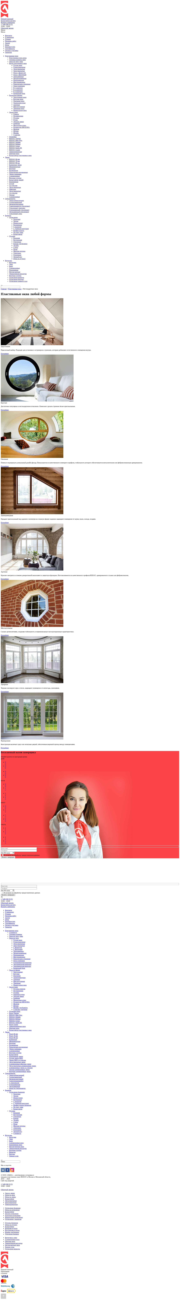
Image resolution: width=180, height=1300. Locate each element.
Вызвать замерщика (8, 22)
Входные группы (15, 178)
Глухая (11, 184)
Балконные (13, 1039)
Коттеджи (8, 261)
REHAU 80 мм (14, 163)
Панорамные (13, 182)
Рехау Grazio (13, 1024)
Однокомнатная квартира (22, 962)
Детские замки (18, 122)
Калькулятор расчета (8, 21)
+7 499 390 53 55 (7, 24)
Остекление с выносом (13, 1219)
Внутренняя (17, 240)
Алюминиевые (14, 176)
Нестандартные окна (16, 1146)
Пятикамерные (18, 80)
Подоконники (18, 116)
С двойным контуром (21, 229)
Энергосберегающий (16, 1075)
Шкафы (16, 133)
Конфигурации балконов (22, 1105)
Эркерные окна (18, 108)
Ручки (15, 120)
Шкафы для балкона (20, 1008)
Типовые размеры (15, 934)
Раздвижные (13, 170)
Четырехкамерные (19, 78)
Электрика (17, 253)
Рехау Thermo (14, 1013)
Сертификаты (10, 49)
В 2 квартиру (18, 90)
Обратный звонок (7, 28)
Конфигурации (18, 230)
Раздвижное (17, 225)
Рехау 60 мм (13, 1034)
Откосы (16, 114)
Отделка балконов (11, 1223)
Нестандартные (14, 272)
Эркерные (17, 983)
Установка (12, 137)
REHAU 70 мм (14, 161)
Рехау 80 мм (13, 1038)
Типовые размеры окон (17, 60)
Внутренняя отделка (12, 1230)
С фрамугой (17, 947)
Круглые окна (18, 99)
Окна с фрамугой (19, 73)
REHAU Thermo (15, 138)
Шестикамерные (19, 82)
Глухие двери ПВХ (16, 1058)
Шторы (16, 131)
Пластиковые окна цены (18, 58)
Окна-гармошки (19, 86)
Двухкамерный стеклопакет (19, 212)
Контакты (8, 35)
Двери (7, 157)
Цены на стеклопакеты (17, 1088)
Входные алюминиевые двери (20, 1071)
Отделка (12, 236)
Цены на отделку (19, 259)
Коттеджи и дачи (11, 1238)
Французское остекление (14, 1217)
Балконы (8, 215)
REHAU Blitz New (15, 140)
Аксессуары (13, 112)
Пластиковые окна (11, 56)
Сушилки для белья (20, 1009)
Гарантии (8, 52)
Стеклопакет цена (15, 214)
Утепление (17, 242)
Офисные (12, 189)
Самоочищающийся (16, 1081)
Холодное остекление (12, 1215)
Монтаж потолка (19, 251)
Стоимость (13, 932)
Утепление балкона (12, 1234)
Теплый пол (17, 257)
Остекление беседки (16, 279)
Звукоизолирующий (16, 204)
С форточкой (17, 949)
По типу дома (18, 232)
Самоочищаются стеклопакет (19, 206)
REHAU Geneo (14, 146)
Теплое (15, 221)
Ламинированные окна (17, 1026)
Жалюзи (16, 129)
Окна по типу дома (16, 61)
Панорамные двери (16, 1056)
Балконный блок (19, 93)
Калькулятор (17, 234)
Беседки (12, 1154)
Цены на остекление (12, 1210)
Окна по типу (14, 938)
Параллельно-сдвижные (21, 84)
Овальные (17, 976)
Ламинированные (15, 152)
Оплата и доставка (11, 50)
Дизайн (16, 246)
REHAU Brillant (14, 144)
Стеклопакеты (10, 199)
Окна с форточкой (19, 75)
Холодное (16, 219)
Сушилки (16, 135)
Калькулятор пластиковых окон (20, 155)
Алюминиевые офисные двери (20, 1064)
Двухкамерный (14, 1086)
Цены (7, 45)
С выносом (17, 227)
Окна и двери (10, 1193)
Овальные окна (18, 101)
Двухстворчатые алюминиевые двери (22, 1066)
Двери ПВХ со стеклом (17, 1060)
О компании (9, 37)
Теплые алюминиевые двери (19, 1070)
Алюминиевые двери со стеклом (20, 1068)
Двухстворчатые (19, 69)
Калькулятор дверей (16, 180)
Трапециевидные (19, 103)
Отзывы (8, 39)
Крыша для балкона (20, 244)
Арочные (16, 105)
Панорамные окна (15, 1145)
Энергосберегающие (16, 200)
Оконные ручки (19, 994)
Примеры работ (10, 41)
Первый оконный (7, 19)
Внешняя (16, 238)
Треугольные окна (19, 97)
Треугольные (18, 972)
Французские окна (20, 110)
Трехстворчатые (19, 71)
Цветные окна (14, 153)
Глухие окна (17, 65)
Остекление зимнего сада (18, 281)
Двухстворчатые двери (17, 1062)
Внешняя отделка (11, 1228)
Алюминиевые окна (16, 1143)
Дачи (11, 264)
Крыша (15, 1118)
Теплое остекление (11, 1214)
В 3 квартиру (18, 92)
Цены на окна (10, 1195)
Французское (18, 223)
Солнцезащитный (15, 202)
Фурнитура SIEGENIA (21, 127)
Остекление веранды (16, 277)
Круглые (16, 974)
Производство (10, 47)
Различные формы (15, 95)
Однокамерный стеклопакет (19, 210)
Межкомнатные (14, 167)
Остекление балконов (17, 1092)
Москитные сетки (19, 125)
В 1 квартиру (18, 88)
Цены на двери (10, 1197)
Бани (11, 266)
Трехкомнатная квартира (22, 966)
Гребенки (16, 123)
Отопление (17, 255)
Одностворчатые (19, 67)
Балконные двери (15, 165)
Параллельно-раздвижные (18, 172)
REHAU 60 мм (14, 159)
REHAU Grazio (14, 150)
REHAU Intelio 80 (15, 148)
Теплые (11, 195)
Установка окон (14, 1011)
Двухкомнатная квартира (22, 964)
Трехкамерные (18, 77)
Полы (15, 249)
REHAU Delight (14, 142)
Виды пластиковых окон (18, 63)
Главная (3, 289)
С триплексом (14, 1083)
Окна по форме (14, 970)
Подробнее (5, 353)
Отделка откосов (19, 989)
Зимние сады (13, 1156)
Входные (12, 169)
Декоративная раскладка (18, 274)
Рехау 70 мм (13, 1036)
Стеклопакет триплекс (17, 208)
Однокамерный (14, 1085)
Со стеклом (13, 185)
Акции (7, 43)
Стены (15, 247)
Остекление (13, 217)
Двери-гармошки (15, 174)
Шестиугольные (19, 107)
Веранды (12, 1152)
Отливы (16, 118)
